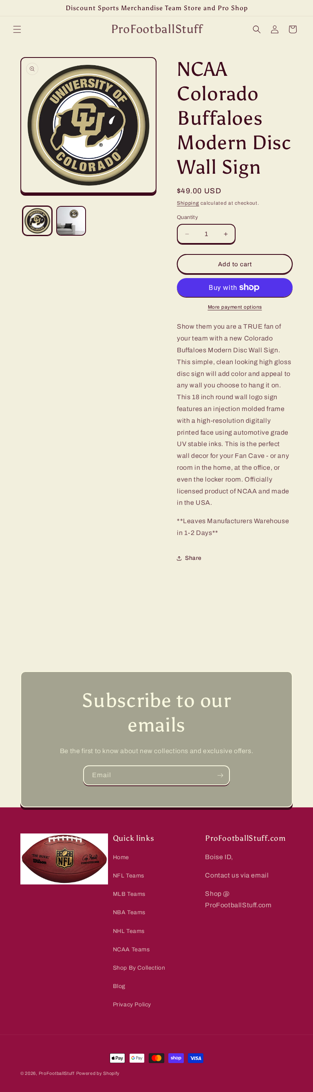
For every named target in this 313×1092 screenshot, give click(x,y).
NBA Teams (129, 912)
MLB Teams (129, 894)
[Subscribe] (220, 775)
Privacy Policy (132, 1004)
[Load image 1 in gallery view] (37, 221)
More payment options (235, 307)
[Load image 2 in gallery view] (71, 221)
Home (121, 857)
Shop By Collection (139, 968)
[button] (17, 29)
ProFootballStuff (57, 1073)
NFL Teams (128, 876)
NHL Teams (129, 931)
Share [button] (193, 558)
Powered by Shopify (98, 1073)
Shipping (188, 203)
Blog (119, 986)
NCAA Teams (131, 949)
